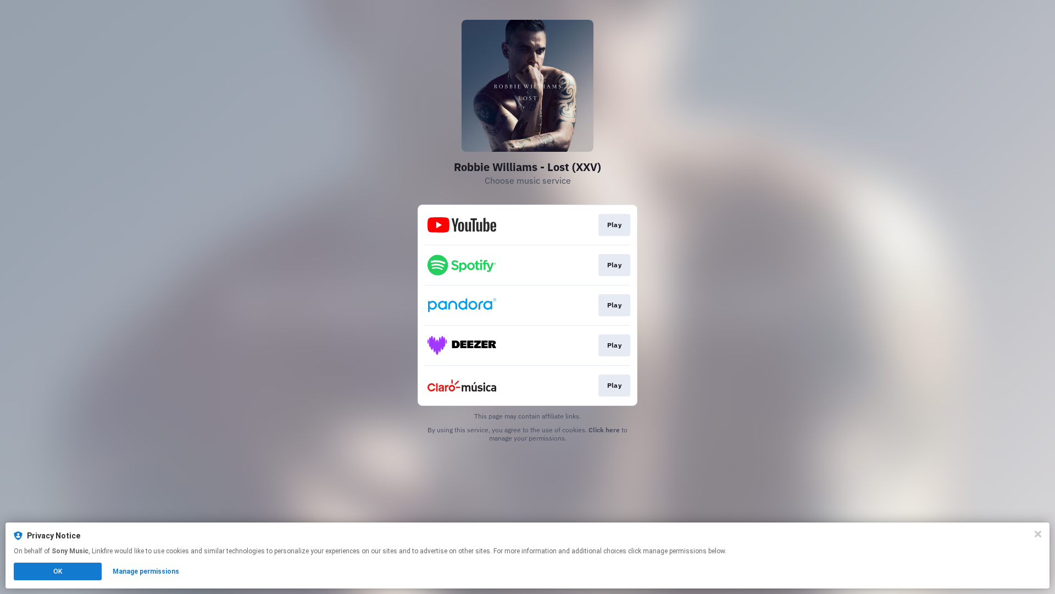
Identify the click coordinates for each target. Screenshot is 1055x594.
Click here (604, 430)
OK (57, 571)
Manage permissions (146, 571)
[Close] (1038, 534)
